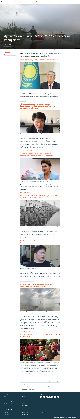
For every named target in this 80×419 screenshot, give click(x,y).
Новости (23, 396)
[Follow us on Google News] (55, 397)
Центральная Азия (26, 398)
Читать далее (23, 100)
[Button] (7, 52)
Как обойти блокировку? (9, 401)
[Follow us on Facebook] (47, 397)
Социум (23, 403)
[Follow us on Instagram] (44, 397)
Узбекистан (43, 412)
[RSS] (58, 397)
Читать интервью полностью (27, 150)
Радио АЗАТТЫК (7, 46)
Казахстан (6, 412)
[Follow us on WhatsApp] (52, 397)
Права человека (25, 405)
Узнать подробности (25, 192)
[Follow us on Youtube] (41, 397)
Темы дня (19, 2)
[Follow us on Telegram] (49, 397)
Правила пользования (8, 403)
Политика (24, 401)
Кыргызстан (6, 414)
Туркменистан (25, 414)
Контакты (6, 398)
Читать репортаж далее (25, 331)
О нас (5, 396)
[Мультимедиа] (76, 2)
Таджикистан (25, 412)
